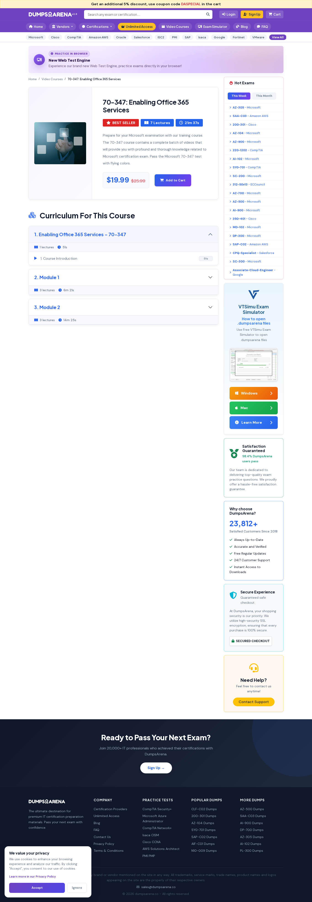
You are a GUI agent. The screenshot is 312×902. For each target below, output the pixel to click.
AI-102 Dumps (250, 844)
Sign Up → (156, 768)
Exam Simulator (215, 27)
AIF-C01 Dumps (203, 844)
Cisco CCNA (152, 842)
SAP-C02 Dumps (204, 837)
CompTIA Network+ (157, 828)
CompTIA (74, 37)
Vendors (63, 27)
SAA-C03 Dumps (253, 816)
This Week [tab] (239, 96)
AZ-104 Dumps (202, 823)
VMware (258, 37)
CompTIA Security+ (157, 809)
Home (38, 27)
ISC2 (161, 37)
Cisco (55, 37)
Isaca (202, 37)
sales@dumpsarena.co (158, 887)
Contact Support (254, 701)
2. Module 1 (46, 277)
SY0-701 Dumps (203, 830)
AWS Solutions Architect (161, 849)
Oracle (121, 37)
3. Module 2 (47, 307)
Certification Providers (110, 809)
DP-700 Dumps (252, 830)
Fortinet (239, 37)
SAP (187, 37)
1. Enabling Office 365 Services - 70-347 (80, 234)
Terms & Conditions (109, 851)
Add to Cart (176, 180)
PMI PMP (149, 856)
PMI (174, 37)
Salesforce (142, 37)
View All (278, 37)
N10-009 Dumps (204, 851)
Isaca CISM (151, 835)
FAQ (265, 27)
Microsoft (36, 37)
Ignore (77, 888)
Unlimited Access (139, 27)
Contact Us (102, 837)
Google (219, 37)
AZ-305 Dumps (252, 837)
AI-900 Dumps (251, 823)
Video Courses (177, 27)
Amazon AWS (98, 37)
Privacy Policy (104, 844)
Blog (244, 27)
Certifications (97, 27)
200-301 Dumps (203, 816)
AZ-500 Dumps (252, 809)
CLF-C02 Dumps (204, 809)
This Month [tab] (264, 96)
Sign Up (254, 14)
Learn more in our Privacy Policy (32, 876)
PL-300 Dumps (251, 851)
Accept (37, 888)
